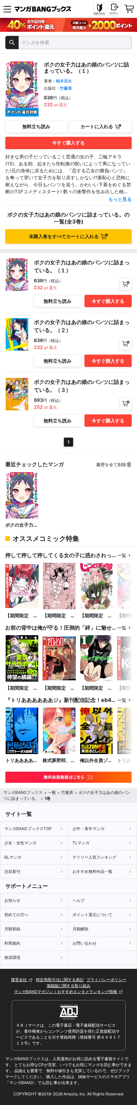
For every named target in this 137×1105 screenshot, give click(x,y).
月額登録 (12, 928)
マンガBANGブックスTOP (28, 828)
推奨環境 (12, 957)
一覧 (121, 555)
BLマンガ (12, 857)
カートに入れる (96, 126)
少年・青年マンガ (88, 828)
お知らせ (12, 900)
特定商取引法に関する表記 (60, 979)
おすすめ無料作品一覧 (92, 871)
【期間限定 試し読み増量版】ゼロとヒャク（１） (59, 688)
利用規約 (12, 943)
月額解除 (80, 928)
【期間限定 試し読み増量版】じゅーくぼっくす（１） (96, 616)
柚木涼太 (64, 80)
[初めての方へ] (99, 9)
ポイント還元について (92, 914)
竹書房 (66, 88)
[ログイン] (114, 9)
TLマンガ (80, 842)
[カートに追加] (125, 284)
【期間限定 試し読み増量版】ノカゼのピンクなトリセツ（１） (59, 616)
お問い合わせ (84, 943)
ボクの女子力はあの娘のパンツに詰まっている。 (21, 525)
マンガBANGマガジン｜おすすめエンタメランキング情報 (66, 991)
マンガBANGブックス (23, 792)
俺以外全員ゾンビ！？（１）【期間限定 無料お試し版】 (96, 760)
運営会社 (19, 979)
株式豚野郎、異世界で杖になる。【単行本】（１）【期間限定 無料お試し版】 (59, 760)
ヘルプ (78, 900)
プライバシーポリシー (106, 979)
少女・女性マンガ (20, 842)
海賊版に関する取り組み (68, 985)
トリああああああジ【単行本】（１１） (21, 760)
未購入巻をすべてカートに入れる (64, 236)
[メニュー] (7, 9)
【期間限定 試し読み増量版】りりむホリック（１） (21, 616)
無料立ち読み (36, 126)
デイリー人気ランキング (94, 857)
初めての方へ (16, 914)
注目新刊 (12, 871)
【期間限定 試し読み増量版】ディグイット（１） (96, 688)
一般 (52, 792)
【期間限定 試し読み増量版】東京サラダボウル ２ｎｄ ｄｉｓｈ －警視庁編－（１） (21, 688)
